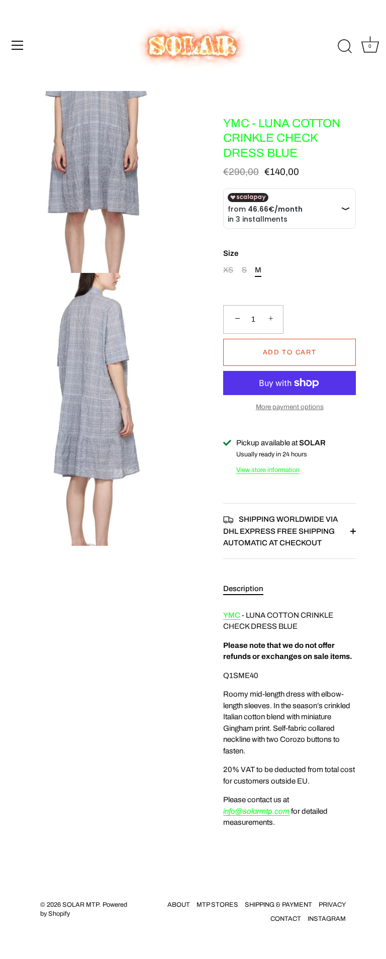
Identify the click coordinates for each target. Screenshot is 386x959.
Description (243, 589)
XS (228, 270)
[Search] (345, 47)
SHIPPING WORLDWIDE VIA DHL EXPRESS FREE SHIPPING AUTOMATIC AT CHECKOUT (280, 531)
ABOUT (178, 904)
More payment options (290, 407)
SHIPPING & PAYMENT (278, 904)
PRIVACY (332, 904)
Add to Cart (290, 352)
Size (230, 253)
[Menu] (18, 45)
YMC (231, 615)
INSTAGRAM (327, 918)
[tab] (248, 589)
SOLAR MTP (80, 904)
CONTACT (285, 918)
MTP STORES (217, 904)
